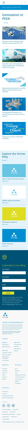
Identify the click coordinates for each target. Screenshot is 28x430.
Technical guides (19, 379)
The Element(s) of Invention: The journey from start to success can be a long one (13, 114)
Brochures (17, 370)
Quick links (5, 388)
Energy (3, 375)
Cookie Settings (5, 419)
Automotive (4, 370)
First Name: (6, 269)
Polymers (4, 342)
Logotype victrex (3, 2)
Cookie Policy (12, 412)
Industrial (4, 377)
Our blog (8, 7)
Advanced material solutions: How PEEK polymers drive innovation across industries (13, 90)
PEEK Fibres (16, 346)
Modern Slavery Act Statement (8, 414)
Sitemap (18, 414)
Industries (5, 365)
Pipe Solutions (5, 360)
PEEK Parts (5, 350)
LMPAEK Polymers (6, 346)
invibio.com (13, 416)
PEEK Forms (17, 342)
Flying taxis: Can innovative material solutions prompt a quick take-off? (12, 42)
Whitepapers (18, 383)
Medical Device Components (5, 357)
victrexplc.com (5, 416)
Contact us (4, 393)
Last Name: (5, 277)
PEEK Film (16, 350)
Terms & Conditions (6, 409)
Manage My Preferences (7, 395)
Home (3, 7)
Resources (18, 365)
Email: (4, 285)
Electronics (4, 372)
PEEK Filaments (17, 348)
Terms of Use (15, 409)
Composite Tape (18, 344)
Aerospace (4, 368)
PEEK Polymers (5, 344)
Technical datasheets (20, 377)
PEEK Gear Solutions (6, 354)
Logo (5, 315)
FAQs (16, 372)
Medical (4, 379)
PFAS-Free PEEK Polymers (8, 397)
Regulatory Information (20, 375)
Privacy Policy (10, 304)
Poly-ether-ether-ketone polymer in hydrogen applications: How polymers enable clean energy (13, 65)
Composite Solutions (7, 352)
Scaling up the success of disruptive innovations (12, 137)
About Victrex (5, 391)
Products (5, 338)
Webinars (17, 381)
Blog (16, 368)
